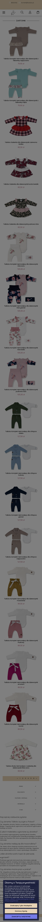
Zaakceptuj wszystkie (21, 917)
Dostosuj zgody (21, 911)
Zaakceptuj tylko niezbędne (21, 905)
